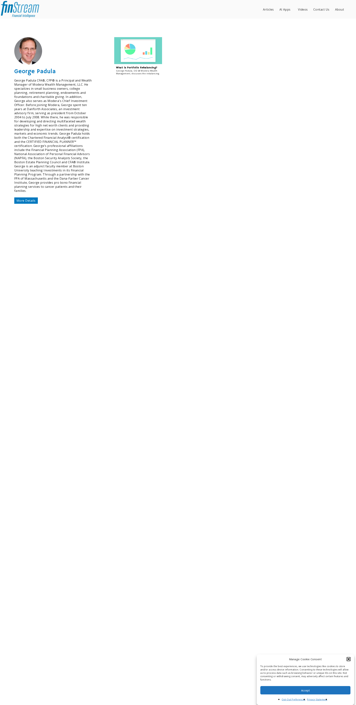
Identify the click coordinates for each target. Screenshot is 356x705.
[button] (348, 659)
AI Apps (285, 9)
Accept (305, 690)
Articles (268, 9)
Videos (303, 9)
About (339, 9)
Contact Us (321, 9)
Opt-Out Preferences (293, 699)
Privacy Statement (317, 699)
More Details (26, 201)
